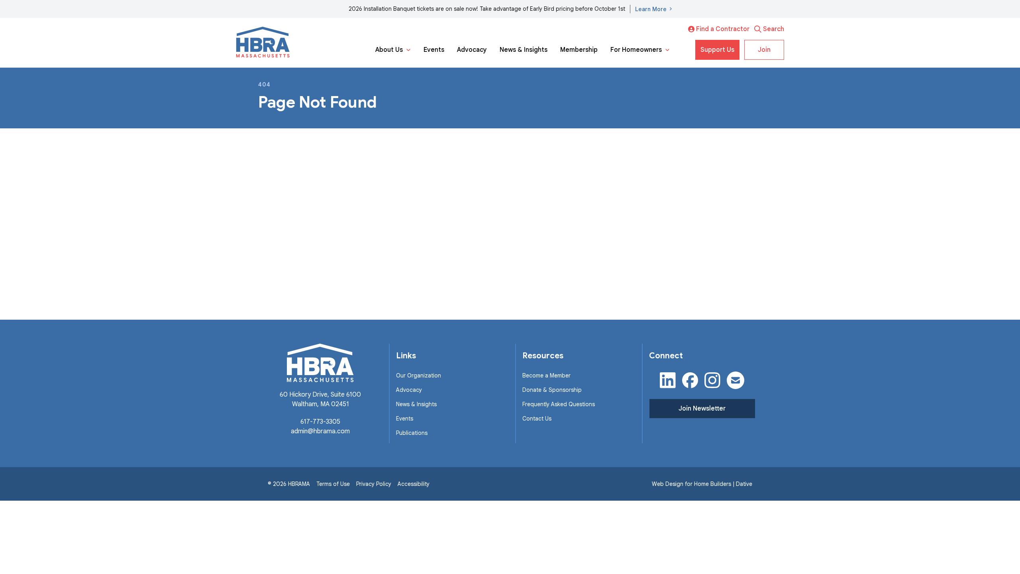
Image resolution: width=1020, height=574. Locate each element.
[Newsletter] (735, 380)
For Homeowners (636, 50)
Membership (579, 50)
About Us (389, 50)
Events (434, 50)
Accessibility (414, 484)
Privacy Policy (373, 484)
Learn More (651, 9)
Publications (412, 432)
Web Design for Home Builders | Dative (702, 484)
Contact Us (536, 418)
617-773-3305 (320, 422)
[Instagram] (712, 380)
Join (764, 50)
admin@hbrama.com (320, 431)
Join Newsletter (702, 409)
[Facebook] (690, 380)
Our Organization (418, 375)
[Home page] (263, 43)
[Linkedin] (668, 380)
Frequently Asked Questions (558, 404)
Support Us (717, 50)
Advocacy (472, 50)
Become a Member (546, 375)
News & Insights (523, 50)
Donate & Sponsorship (552, 389)
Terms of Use (333, 484)
